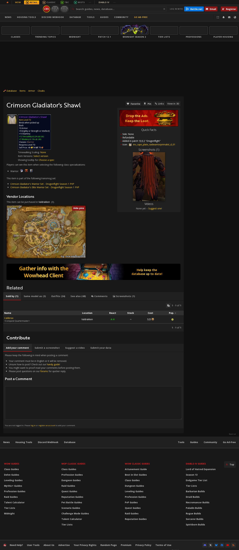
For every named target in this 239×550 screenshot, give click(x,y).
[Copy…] (168, 305)
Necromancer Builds (197, 502)
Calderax (8, 318)
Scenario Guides (70, 507)
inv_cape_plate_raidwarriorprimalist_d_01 (153, 144)
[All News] (7, 2)
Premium (126, 545)
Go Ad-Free (141, 17)
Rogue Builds (193, 513)
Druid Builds (193, 496)
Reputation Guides (72, 496)
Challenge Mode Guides (75, 513)
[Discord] (204, 545)
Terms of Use (163, 545)
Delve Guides (11, 474)
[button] (42, 225)
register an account (46, 425)
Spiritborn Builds (195, 524)
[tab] (12, 296)
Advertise (64, 545)
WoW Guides (11, 463)
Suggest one (154, 208)
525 (149, 319)
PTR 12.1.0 (55, 9)
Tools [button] (90, 17)
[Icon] (12, 119)
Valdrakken (44, 201)
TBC (67, 2)
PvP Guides (131, 502)
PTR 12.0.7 (64, 9)
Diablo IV (107, 2)
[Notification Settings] (223, 17)
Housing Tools (23, 442)
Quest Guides (69, 491)
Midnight (9, 513)
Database (75, 17)
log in (33, 425)
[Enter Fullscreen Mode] (217, 17)
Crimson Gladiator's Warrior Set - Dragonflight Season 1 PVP (42, 183)
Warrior (30, 142)
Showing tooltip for (28, 159)
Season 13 (192, 474)
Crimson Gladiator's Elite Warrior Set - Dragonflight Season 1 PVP (44, 187)
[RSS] (233, 545)
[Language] (234, 17)
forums (44, 371)
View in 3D (173, 103)
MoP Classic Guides (73, 463)
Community (121, 17)
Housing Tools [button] (26, 17)
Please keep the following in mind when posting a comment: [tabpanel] (42, 390)
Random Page (108, 545)
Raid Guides (11, 496)
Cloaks (41, 90)
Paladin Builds (194, 507)
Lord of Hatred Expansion (201, 469)
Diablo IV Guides (196, 463)
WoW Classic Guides (137, 463)
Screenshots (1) (149, 150)
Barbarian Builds (195, 491)
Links (161, 103)
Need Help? (16, 545)
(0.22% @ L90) (38, 136)
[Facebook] (221, 545)
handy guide (53, 364)
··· (90, 2)
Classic (51, 2)
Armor (31, 90)
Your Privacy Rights (85, 545)
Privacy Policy (143, 545)
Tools (181, 442)
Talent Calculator (14, 502)
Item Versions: (25, 156)
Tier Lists (9, 507)
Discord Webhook (53, 17)
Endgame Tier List (196, 480)
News (8, 17)
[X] (210, 545)
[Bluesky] (216, 545)
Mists (81, 2)
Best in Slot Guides (136, 474)
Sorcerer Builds (194, 519)
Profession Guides (14, 491)
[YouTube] (227, 545)
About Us (49, 545)
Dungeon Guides (71, 480)
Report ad (232, 434)
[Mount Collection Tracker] (93, 272)
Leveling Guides (13, 480)
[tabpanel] (93, 316)
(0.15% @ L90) (35, 139)
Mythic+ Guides (13, 485)
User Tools (33, 545)
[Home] (22, 9)
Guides (104, 17)
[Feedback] (229, 17)
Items (23, 90)
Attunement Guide (136, 469)
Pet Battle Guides (71, 502)
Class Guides (11, 469)
